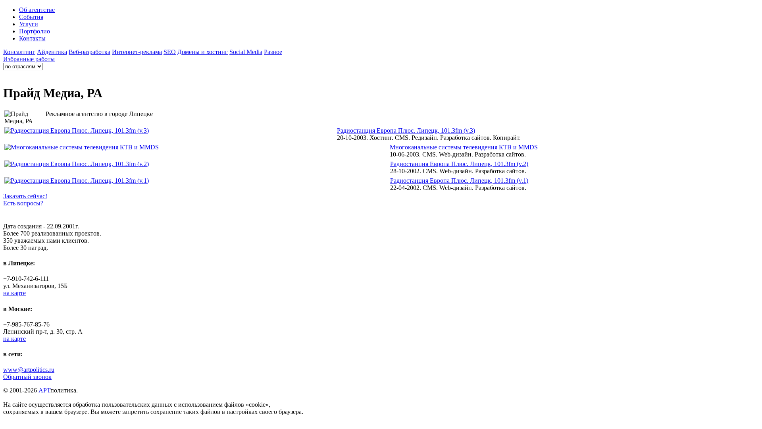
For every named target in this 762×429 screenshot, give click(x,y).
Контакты (32, 38)
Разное (273, 51)
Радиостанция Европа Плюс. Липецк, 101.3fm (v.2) (459, 163)
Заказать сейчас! (25, 196)
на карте (14, 293)
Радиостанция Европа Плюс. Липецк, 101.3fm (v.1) (459, 180)
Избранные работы (29, 59)
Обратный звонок (27, 376)
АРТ (44, 390)
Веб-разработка (89, 51)
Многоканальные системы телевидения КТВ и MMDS (464, 147)
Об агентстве (37, 9)
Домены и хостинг (202, 51)
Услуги (28, 24)
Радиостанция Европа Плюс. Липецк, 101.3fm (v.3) (406, 130)
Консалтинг (19, 51)
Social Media (245, 51)
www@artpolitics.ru (28, 369)
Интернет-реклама (137, 51)
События (31, 17)
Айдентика (52, 51)
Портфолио (34, 31)
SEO (170, 51)
